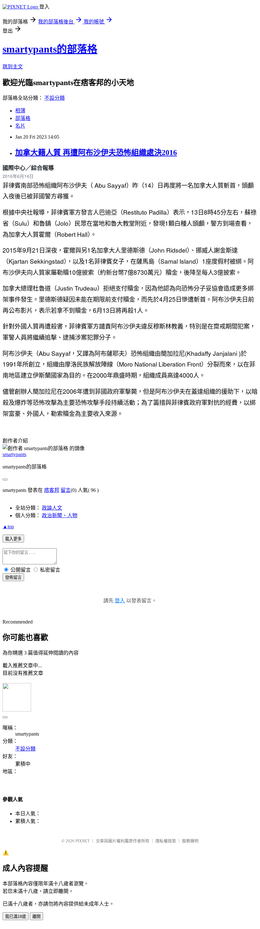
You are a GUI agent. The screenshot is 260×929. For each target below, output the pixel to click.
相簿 (20, 110)
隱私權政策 (165, 840)
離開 (36, 916)
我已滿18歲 (15, 916)
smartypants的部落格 (50, 49)
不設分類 (54, 98)
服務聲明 (190, 840)
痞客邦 (51, 490)
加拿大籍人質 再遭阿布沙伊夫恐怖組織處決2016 (96, 152)
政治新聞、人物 (59, 515)
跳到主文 (13, 66)
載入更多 (13, 539)
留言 (66, 490)
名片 (20, 126)
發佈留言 (13, 577)
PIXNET (82, 840)
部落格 (22, 118)
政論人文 (52, 508)
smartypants (14, 454)
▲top (8, 526)
